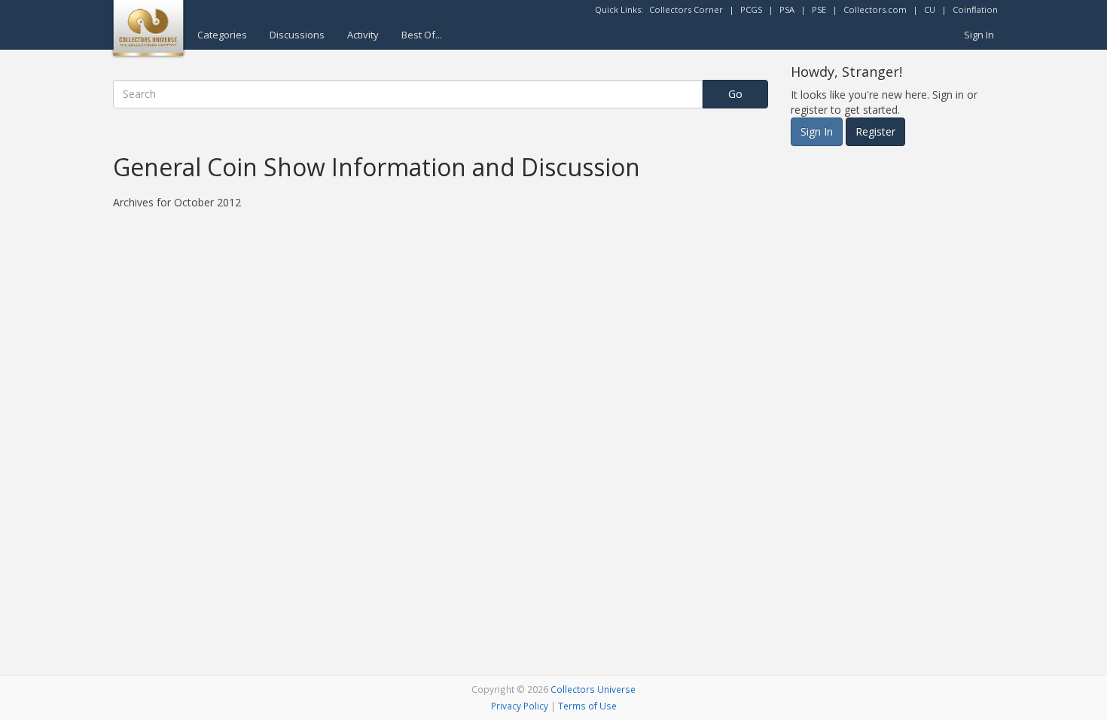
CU (929, 9)
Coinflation (975, 9)
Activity (363, 34)
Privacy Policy (519, 706)
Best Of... (421, 34)
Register (875, 131)
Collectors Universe (593, 689)
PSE (819, 9)
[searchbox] (408, 94)
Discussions (297, 34)
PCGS (751, 9)
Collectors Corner (686, 9)
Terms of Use (587, 706)
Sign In (979, 34)
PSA (786, 9)
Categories (222, 34)
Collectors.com (875, 9)
